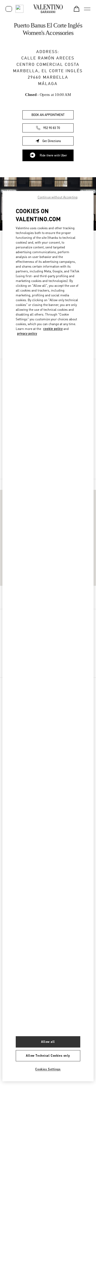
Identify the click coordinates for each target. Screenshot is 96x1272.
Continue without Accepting (58, 197)
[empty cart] (77, 9)
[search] (19, 9)
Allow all (48, 1042)
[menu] (87, 9)
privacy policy (27, 334)
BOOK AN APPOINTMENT (48, 115)
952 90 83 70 (51, 128)
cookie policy (53, 329)
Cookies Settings (48, 1069)
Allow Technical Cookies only (48, 1055)
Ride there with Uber (53, 155)
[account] (9, 9)
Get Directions (58, 142)
